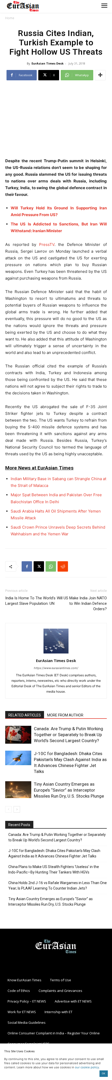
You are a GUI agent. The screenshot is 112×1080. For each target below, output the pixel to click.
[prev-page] (8, 809)
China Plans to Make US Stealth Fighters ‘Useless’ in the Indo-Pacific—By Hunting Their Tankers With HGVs (53, 869)
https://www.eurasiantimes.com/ (56, 668)
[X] (39, 566)
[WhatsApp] (51, 566)
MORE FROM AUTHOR (65, 715)
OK (103, 1073)
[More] (100, 75)
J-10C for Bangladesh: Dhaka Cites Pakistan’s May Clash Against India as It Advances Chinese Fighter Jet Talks (54, 853)
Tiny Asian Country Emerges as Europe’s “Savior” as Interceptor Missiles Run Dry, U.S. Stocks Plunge (69, 790)
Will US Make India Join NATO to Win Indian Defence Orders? (82, 603)
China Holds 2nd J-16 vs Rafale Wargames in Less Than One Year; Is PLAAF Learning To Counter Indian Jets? (57, 885)
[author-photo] (56, 653)
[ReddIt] (63, 566)
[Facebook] (27, 566)
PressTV (46, 244)
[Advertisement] (56, 119)
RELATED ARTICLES (24, 715)
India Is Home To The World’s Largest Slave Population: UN (30, 601)
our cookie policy (87, 1067)
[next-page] (17, 809)
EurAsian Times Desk (48, 63)
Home (9, 18)
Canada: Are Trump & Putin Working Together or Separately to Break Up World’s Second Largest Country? (68, 734)
